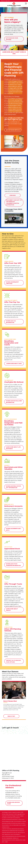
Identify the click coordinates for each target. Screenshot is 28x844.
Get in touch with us (13, 130)
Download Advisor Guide (13, 803)
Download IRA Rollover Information (14, 401)
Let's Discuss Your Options (12, 38)
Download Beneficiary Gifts (13, 529)
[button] (10, 723)
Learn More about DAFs (14, 363)
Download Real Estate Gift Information (13, 486)
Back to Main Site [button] (5, 0)
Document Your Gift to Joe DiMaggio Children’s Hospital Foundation (14, 203)
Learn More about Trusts (12, 609)
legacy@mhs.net (7, 773)
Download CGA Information (11, 321)
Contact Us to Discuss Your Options (13, 661)
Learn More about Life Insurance (13, 447)
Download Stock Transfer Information (13, 564)
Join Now (13, 195)
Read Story (12, 716)
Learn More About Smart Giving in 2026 (14, 52)
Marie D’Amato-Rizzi (10, 701)
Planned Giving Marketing (14, 817)
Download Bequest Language (12, 282)
